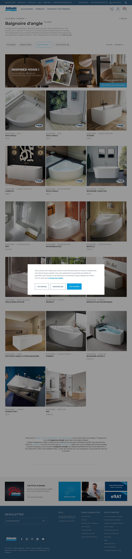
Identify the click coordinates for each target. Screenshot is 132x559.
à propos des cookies (56, 278)
